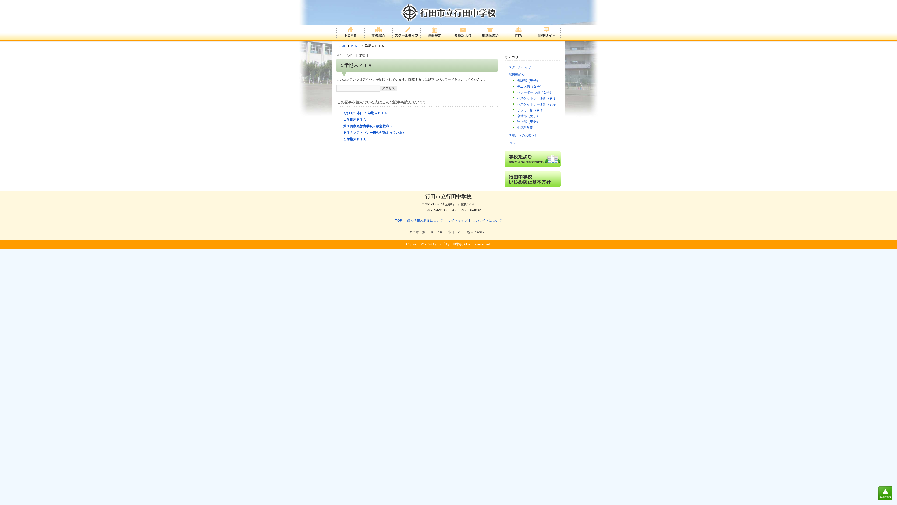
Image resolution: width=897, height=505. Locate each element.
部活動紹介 (517, 75)
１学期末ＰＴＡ (354, 119)
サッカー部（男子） (531, 110)
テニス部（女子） (530, 86)
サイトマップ (457, 220)
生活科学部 (525, 128)
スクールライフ (520, 67)
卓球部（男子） (528, 116)
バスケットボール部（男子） (538, 98)
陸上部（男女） (528, 122)
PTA (512, 143)
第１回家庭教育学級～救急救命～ (367, 126)
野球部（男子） (528, 81)
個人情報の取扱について (425, 220)
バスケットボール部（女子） (538, 104)
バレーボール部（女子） (535, 92)
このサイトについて (487, 220)
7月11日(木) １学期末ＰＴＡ (365, 113)
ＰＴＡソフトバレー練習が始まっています (374, 132)
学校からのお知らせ (523, 135)
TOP (398, 220)
